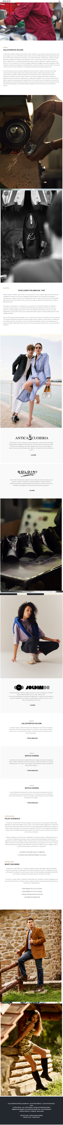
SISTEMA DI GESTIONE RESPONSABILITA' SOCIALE (32, 855)
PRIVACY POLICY (27, 1117)
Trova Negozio (32, 738)
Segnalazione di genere (36, 1115)
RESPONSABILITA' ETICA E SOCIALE (32, 888)
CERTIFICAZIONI (24, 1115)
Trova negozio (32, 770)
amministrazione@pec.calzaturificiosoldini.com (26, 1109)
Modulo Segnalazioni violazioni (32, 894)
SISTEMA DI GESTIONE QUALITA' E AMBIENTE (32, 852)
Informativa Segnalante (32, 897)
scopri (33, 455)
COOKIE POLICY (36, 1117)
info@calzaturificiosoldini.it (41, 1107)
